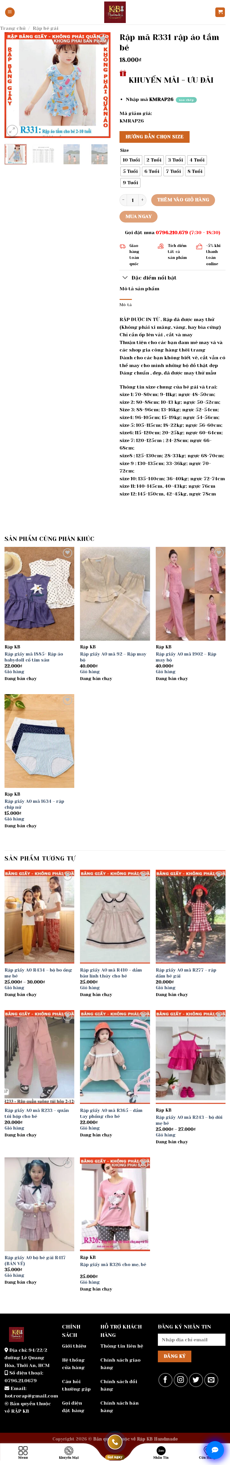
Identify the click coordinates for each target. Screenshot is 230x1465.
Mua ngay (138, 216)
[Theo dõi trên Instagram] (181, 1380)
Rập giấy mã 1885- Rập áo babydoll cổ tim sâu (33, 657)
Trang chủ (12, 28)
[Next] (101, 85)
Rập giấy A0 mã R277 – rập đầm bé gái (186, 973)
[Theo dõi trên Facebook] (165, 1380)
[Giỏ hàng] (220, 12)
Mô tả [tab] (125, 305)
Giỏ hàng (14, 671)
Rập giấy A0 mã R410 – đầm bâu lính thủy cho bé (111, 973)
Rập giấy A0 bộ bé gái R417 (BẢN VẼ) (35, 1260)
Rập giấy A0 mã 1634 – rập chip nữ (34, 804)
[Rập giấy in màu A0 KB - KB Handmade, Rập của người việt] (115, 12)
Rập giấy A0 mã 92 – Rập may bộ (113, 657)
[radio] (131, 160)
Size (124, 150)
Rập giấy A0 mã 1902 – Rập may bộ (186, 657)
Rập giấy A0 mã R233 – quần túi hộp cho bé (36, 1113)
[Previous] (14, 85)
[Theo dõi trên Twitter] (196, 1380)
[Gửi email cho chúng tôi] (211, 1380)
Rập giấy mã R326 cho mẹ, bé (113, 1264)
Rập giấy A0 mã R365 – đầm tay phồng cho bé (111, 1113)
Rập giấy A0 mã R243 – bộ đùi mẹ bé (189, 1120)
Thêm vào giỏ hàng (183, 200)
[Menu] (10, 12)
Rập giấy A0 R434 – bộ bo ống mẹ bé (38, 973)
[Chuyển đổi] (125, 278)
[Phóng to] (12, 130)
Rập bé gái (45, 28)
